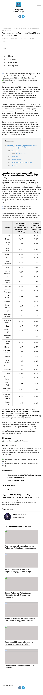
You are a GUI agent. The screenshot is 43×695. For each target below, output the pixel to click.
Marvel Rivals (15, 156)
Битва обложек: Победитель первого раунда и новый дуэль (19, 570)
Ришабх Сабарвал (21, 154)
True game (18, 10)
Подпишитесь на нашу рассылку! (21, 162)
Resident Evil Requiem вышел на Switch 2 (19, 666)
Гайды (4, 41)
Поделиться (15, 165)
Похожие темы (16, 159)
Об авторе (14, 151)
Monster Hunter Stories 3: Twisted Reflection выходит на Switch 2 (20, 619)
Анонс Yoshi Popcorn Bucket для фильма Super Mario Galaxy (19, 643)
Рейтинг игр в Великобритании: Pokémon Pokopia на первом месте (21, 547)
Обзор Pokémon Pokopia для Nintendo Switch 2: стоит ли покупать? (18, 595)
